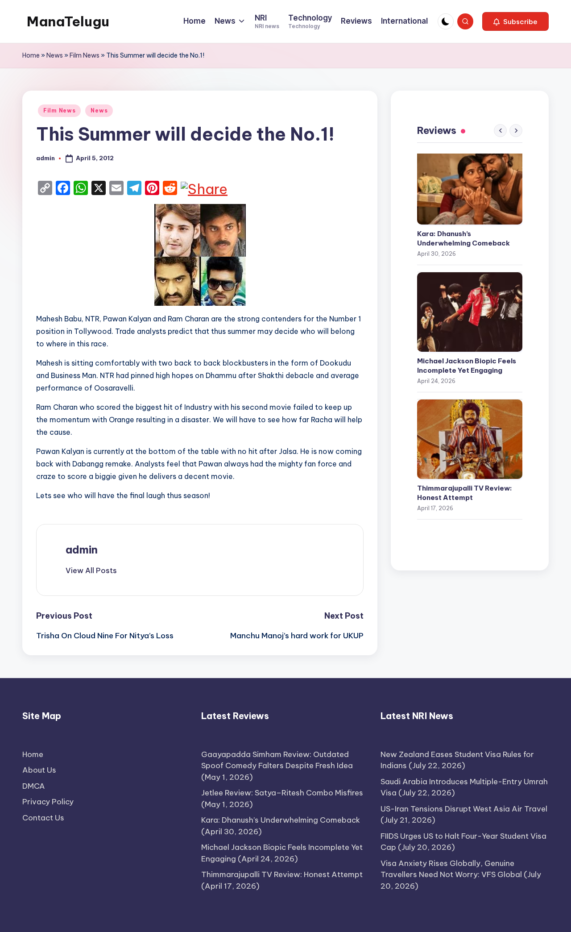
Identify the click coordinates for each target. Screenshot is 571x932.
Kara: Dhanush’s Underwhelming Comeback (463, 238)
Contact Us (43, 818)
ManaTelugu (68, 21)
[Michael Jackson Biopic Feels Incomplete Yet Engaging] (469, 312)
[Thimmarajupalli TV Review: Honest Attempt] (469, 439)
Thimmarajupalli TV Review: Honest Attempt (464, 493)
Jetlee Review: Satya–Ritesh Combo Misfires (282, 793)
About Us (39, 770)
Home (31, 55)
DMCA (33, 786)
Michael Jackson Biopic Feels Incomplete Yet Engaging (466, 365)
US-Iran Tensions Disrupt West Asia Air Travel (464, 809)
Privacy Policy (48, 802)
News (54, 55)
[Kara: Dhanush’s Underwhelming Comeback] (469, 185)
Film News (84, 55)
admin (82, 549)
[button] (515, 21)
